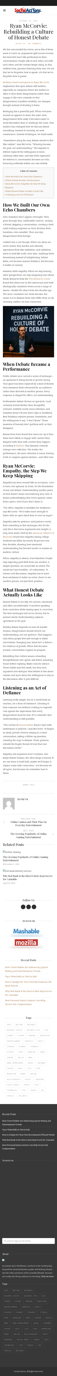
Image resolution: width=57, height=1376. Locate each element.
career (10, 1035)
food (21, 1052)
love (38, 1068)
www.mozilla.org (23, 1182)
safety (28, 1079)
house (30, 1063)
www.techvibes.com (23, 1205)
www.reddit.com (23, 1193)
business (31, 1025)
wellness (23, 1096)
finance (22, 1046)
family (41, 1041)
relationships (13, 1079)
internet (42, 1063)
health (21, 1057)
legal (20, 1068)
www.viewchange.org (23, 1217)
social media (13, 1085)
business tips (33, 1030)
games (42, 1052)
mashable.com (23, 1170)
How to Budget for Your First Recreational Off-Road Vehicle (28, 1134)
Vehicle (10, 1096)
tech (36, 1085)
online (33, 1074)
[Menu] (4, 10)
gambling (31, 1052)
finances (34, 1046)
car (46, 1030)
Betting (19, 1025)
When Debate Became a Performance (22, 180)
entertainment (13, 1041)
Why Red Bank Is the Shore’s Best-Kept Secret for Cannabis (28, 1140)
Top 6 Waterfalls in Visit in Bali (21, 976)
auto (9, 1025)
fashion (10, 1046)
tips (24, 1090)
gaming (10, 1057)
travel (33, 1090)
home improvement (15, 1063)
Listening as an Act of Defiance (19, 194)
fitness (10, 1052)
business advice (14, 1030)
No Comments (34, 43)
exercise (29, 1041)
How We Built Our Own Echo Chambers (23, 176)
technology (12, 1090)
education (44, 1035)
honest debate (26, 725)
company (32, 1035)
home (30, 1057)
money (23, 1074)
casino (21, 1035)
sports (27, 1085)
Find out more (47, 1276)
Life (29, 1068)
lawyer (10, 1068)
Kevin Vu (20, 43)
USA (42, 1090)
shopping (40, 1079)
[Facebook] (23, 907)
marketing (11, 1074)
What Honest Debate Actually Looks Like (24, 191)
